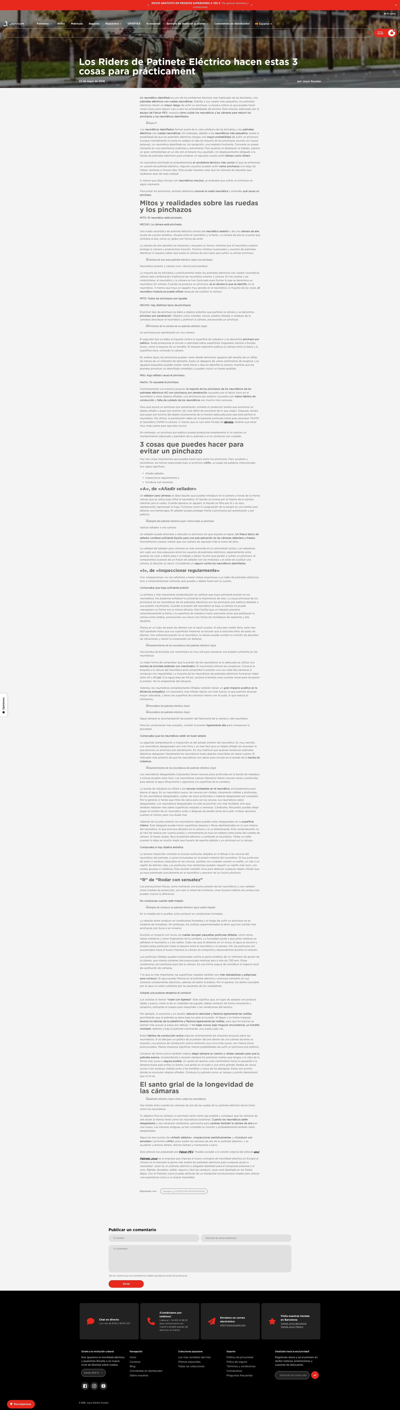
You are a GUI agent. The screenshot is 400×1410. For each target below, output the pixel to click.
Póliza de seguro (237, 1361)
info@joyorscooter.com (232, 1325)
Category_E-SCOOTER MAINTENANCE (184, 1191)
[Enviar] (315, 1375)
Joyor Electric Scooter (98, 1403)
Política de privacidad (240, 1357)
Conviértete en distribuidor (146, 1370)
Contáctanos (234, 1370)
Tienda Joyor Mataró (292, 1326)
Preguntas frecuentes (240, 1375)
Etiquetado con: (148, 1191)
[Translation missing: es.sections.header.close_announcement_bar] (396, 5)
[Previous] (148, 5)
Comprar (135, 1361)
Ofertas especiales (189, 1361)
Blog (132, 1366)
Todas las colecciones (191, 1366)
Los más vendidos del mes (194, 1357)
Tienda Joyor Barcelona (293, 1323)
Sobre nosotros (139, 1375)
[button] (264, 24)
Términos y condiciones (241, 1366)
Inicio (133, 1357)
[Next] (251, 5)
